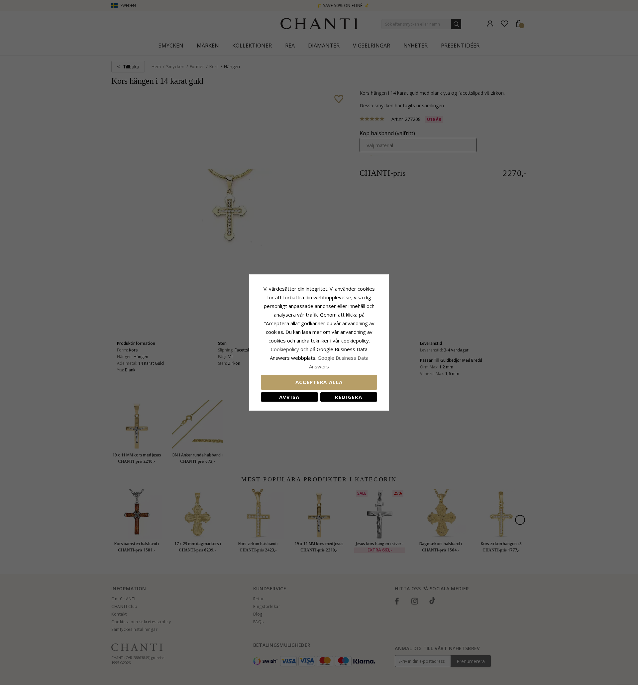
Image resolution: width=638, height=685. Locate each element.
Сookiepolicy (285, 349)
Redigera (348, 397)
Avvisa (289, 397)
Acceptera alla (319, 382)
